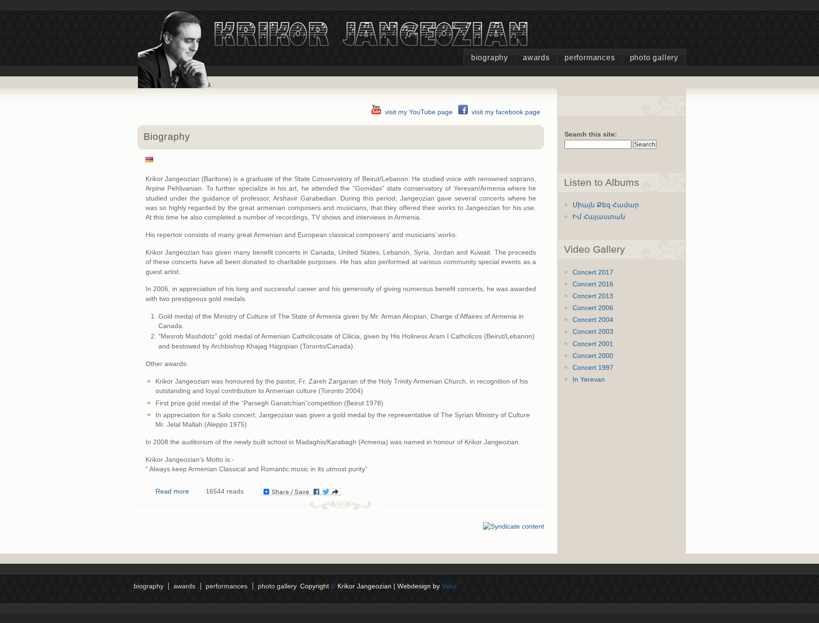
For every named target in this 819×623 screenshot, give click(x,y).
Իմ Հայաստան (599, 216)
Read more (172, 491)
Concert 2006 (593, 308)
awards (536, 58)
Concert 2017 (593, 272)
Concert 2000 (593, 355)
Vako (449, 586)
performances (589, 58)
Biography (167, 136)
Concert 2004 (593, 319)
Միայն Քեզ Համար (606, 205)
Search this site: (590, 134)
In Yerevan (589, 379)
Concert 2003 (593, 331)
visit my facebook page (506, 112)
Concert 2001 (593, 344)
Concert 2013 (593, 296)
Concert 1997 (593, 367)
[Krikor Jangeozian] (337, 80)
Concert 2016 (593, 284)
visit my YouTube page (419, 112)
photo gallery (654, 58)
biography (489, 58)
